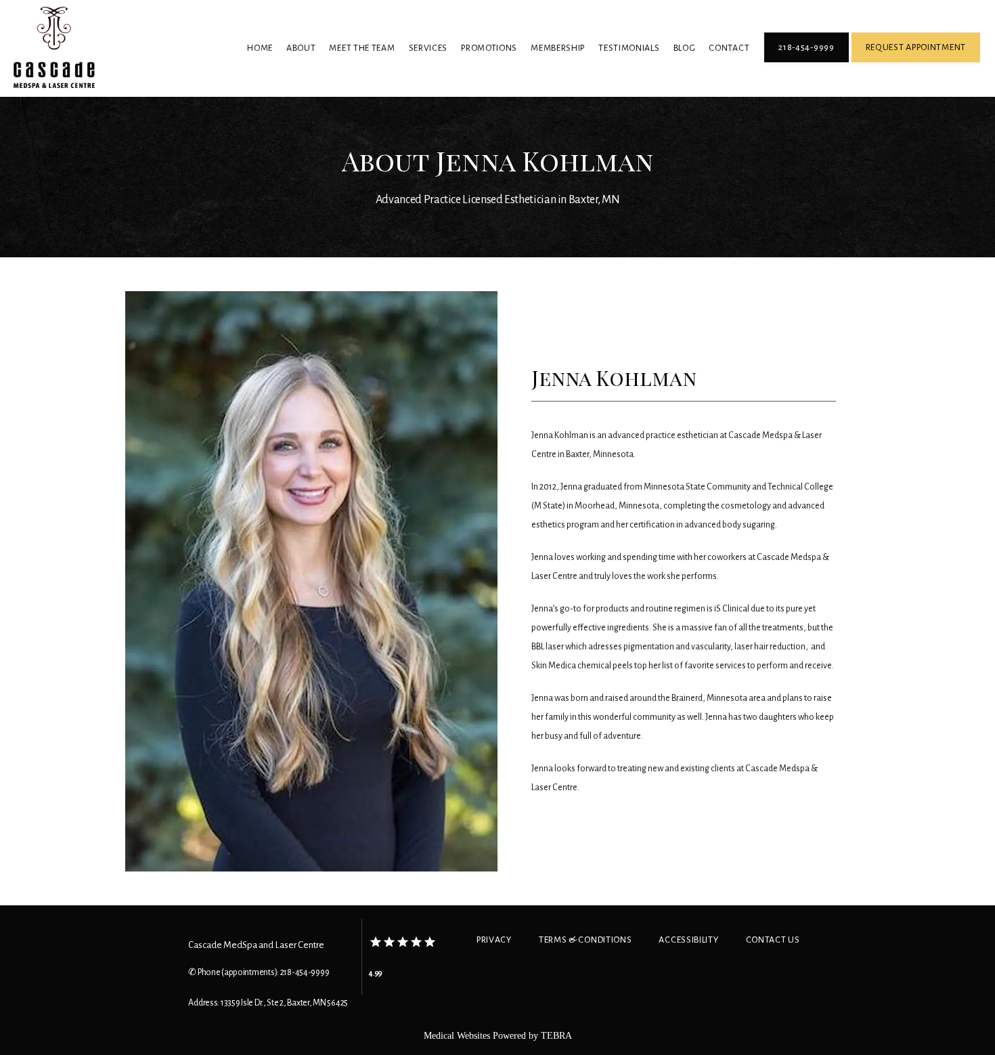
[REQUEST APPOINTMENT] (915, 61)
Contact (729, 48)
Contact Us (773, 940)
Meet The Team (362, 48)
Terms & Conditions (585, 940)
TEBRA (556, 1036)
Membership (558, 48)
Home (260, 48)
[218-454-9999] (806, 61)
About (301, 48)
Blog (684, 48)
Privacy (494, 940)
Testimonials (628, 48)
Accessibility (688, 940)
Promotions (489, 48)
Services (428, 48)
